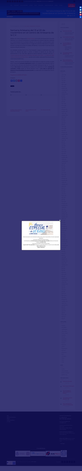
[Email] (80, 12)
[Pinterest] (80, 14)
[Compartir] (80, 17)
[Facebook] (80, 7)
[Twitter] (80, 10)
